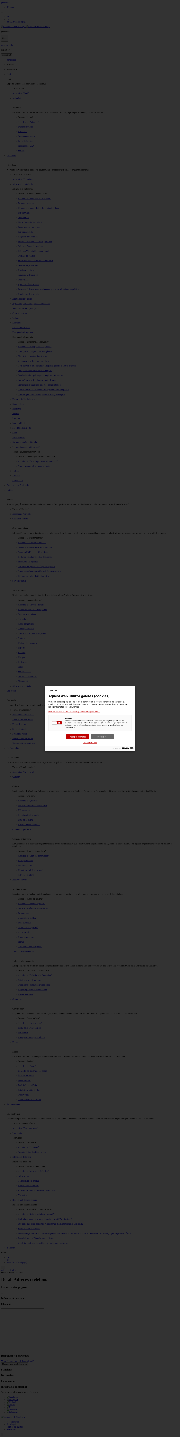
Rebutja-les (102, 737)
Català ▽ (53, 690)
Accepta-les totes (78, 737)
